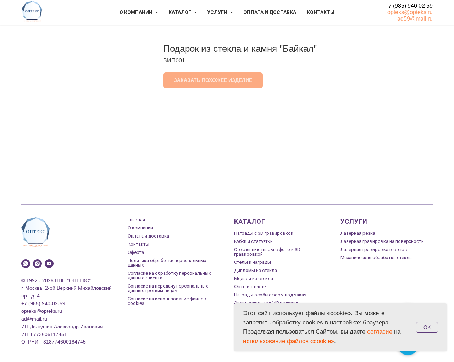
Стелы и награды (252, 262)
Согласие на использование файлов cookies (167, 301)
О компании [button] (137, 12)
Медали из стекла (253, 278)
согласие (379, 331)
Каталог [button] (180, 12)
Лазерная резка (357, 233)
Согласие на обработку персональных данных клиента (169, 275)
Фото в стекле (250, 286)
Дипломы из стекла (255, 270)
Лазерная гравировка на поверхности (382, 241)
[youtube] (49, 263)
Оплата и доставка (269, 12)
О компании (140, 227)
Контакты (320, 12)
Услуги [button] (217, 12)
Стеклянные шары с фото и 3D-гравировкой (268, 252)
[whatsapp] (25, 263)
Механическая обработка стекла (376, 257)
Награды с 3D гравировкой (263, 233)
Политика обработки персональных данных (167, 263)
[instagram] (37, 263)
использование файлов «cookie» (288, 341)
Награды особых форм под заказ (270, 294)
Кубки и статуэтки (253, 241)
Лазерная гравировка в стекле (374, 249)
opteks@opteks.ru (410, 12)
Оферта (136, 252)
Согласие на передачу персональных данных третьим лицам (168, 288)
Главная (136, 219)
